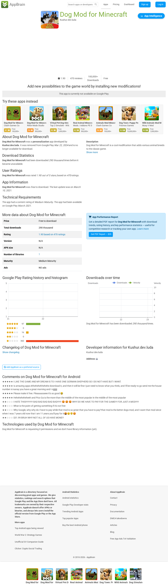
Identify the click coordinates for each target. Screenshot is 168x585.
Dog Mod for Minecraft (13, 123)
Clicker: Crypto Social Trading (28, 548)
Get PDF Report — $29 (101, 234)
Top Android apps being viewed (29, 528)
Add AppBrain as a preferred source (22, 367)
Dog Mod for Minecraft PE (36, 123)
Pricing (116, 4)
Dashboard (129, 4)
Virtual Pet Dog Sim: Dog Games (59, 123)
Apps (105, 4)
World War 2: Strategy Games (28, 535)
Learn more (143, 229)
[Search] (96, 4)
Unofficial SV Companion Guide (29, 542)
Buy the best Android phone (75, 525)
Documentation (117, 511)
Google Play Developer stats (75, 505)
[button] (126, 359)
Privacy (113, 505)
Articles (113, 525)
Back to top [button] (161, 558)
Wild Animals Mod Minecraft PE (151, 123)
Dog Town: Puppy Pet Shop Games (128, 123)
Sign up (144, 4)
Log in (160, 4)
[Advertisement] (84, 52)
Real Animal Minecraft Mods (82, 123)
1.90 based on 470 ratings (52, 234)
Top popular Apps (70, 518)
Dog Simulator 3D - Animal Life (135, 582)
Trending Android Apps (72, 511)
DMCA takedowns (118, 518)
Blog (112, 532)
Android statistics (70, 498)
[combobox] (81, 4)
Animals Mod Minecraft (105, 123)
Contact (113, 498)
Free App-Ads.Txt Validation (123, 538)
